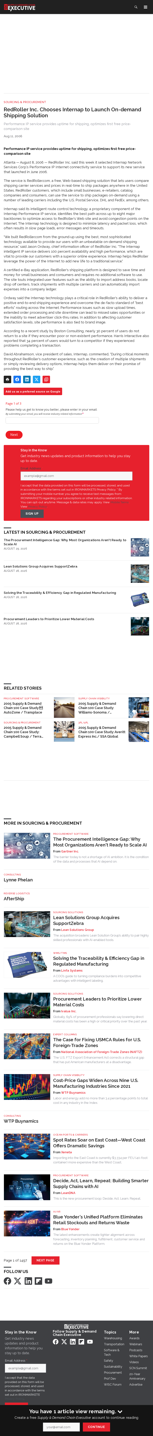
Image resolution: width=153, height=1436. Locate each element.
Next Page (45, 1260)
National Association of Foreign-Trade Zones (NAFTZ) (101, 1052)
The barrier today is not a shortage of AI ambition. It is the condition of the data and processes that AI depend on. (101, 859)
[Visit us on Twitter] (18, 1281)
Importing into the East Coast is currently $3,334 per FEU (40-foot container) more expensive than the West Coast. (100, 1160)
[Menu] (145, 7)
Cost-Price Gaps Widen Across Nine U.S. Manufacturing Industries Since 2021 (95, 1083)
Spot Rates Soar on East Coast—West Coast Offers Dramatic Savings (99, 1142)
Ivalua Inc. (68, 1011)
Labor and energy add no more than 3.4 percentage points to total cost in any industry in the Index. (100, 1100)
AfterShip (14, 898)
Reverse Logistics (17, 893)
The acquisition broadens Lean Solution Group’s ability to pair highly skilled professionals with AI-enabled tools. (101, 937)
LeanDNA (68, 1193)
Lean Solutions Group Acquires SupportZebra (41, 566)
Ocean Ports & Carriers (70, 1134)
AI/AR (57, 1211)
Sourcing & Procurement (25, 102)
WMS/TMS (60, 953)
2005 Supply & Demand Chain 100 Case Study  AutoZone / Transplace (23, 708)
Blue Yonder (70, 1229)
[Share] (17, 379)
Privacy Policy (37, 506)
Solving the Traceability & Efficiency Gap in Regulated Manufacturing (60, 593)
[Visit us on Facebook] (7, 1281)
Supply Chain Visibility (94, 698)
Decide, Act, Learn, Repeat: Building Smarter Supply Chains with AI (101, 1183)
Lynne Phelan (18, 880)
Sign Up (32, 513)
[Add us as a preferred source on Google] (46, 379)
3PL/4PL (83, 722)
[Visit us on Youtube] (48, 1281)
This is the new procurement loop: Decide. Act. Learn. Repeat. (97, 1198)
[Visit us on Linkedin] (28, 1281)
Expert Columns (65, 1034)
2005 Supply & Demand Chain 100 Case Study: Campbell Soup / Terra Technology (22, 732)
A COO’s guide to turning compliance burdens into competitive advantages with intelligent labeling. (97, 978)
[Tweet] (36, 379)
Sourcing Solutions (68, 912)
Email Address (32, 468)
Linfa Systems (71, 970)
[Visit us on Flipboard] (38, 1281)
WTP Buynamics (73, 1092)
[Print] (7, 379)
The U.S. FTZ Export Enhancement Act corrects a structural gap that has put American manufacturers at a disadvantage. (98, 1060)
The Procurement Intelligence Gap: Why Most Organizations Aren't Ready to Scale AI (65, 542)
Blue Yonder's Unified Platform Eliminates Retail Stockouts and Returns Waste (98, 1219)
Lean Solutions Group (77, 930)
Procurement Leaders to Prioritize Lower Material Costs (49, 619)
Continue (96, 1427)
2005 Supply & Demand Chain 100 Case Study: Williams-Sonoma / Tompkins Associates (97, 708)
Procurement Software (21, 698)
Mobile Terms (119, 502)
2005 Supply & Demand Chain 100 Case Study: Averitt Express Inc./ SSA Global (101, 732)
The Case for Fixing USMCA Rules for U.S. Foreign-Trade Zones (97, 1042)
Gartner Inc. (70, 851)
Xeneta (66, 1152)
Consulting (12, 874)
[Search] (136, 7)
